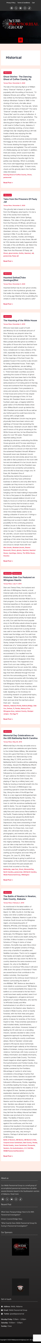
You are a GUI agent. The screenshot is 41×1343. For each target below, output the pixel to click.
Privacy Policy (10, 3)
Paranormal (17, 573)
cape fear (14, 869)
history (19, 553)
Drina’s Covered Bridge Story (11, 1219)
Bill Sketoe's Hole (30, 1140)
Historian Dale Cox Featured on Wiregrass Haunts (19, 578)
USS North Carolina (29, 872)
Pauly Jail (15, 256)
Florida (17, 708)
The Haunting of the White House (20, 320)
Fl (13, 708)
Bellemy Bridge (27, 706)
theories (6, 556)
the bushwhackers (16, 1148)
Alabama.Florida (15, 706)
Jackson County (20, 711)
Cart (33, 3)
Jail (32, 253)
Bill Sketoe (19, 1140)
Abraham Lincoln (18, 547)
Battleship (6, 869)
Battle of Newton (9, 1140)
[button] (20, 40)
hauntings (12, 553)
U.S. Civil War (28, 1148)
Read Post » (8, 182)
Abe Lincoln (7, 547)
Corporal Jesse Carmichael (12, 1142)
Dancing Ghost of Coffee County (14, 175)
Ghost (29, 175)
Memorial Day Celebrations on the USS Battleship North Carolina (20, 736)
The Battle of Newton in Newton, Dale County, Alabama (19, 897)
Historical (7, 73)
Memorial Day (29, 869)
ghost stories (13, 253)
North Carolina (8, 872)
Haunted (27, 253)
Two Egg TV (14, 714)
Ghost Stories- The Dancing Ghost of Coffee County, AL (17, 78)
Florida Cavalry (8, 1145)
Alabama (6, 706)
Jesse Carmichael (20, 1145)
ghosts (19, 550)
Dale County (27, 1142)
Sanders (6, 1148)
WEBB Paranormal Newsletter (13, 1151)
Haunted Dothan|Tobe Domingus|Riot (14, 279)
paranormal (7, 177)
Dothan (9, 708)
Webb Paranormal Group (11, 875)
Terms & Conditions (23, 3)
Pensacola (31, 1145)
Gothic (21, 253)
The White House (29, 553)
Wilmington (25, 875)
